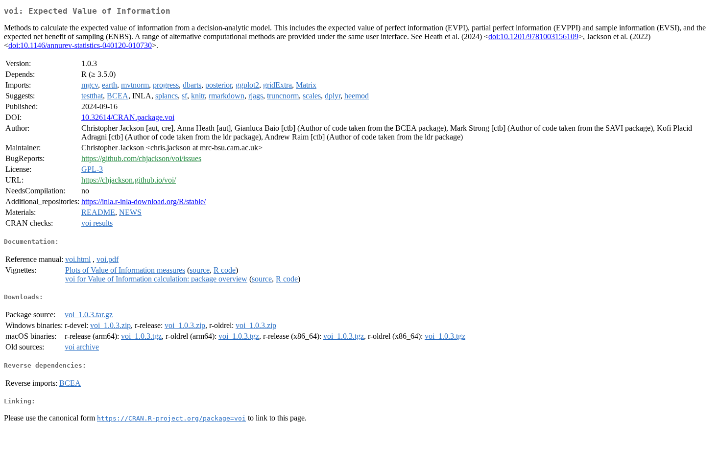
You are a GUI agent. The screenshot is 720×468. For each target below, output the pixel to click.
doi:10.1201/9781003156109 (533, 36)
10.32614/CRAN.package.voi (127, 117)
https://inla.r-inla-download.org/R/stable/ (143, 201)
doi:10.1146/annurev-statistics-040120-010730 (80, 45)
